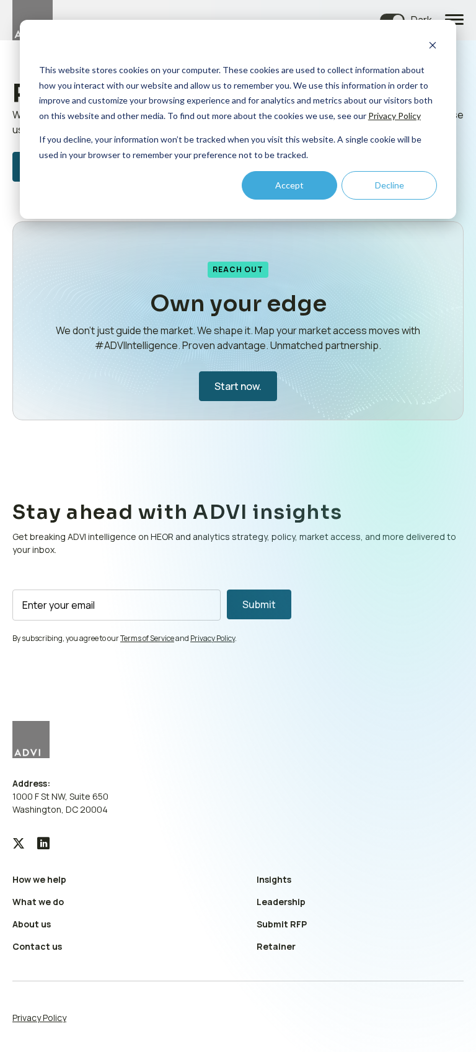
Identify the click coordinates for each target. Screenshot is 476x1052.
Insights (274, 879)
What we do (38, 902)
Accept (289, 185)
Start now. (238, 386)
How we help (39, 879)
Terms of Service (147, 638)
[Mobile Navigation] (454, 20)
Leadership (281, 902)
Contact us (37, 946)
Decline (389, 185)
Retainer (276, 946)
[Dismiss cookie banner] (432, 47)
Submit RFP (282, 924)
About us (31, 924)
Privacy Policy (394, 115)
